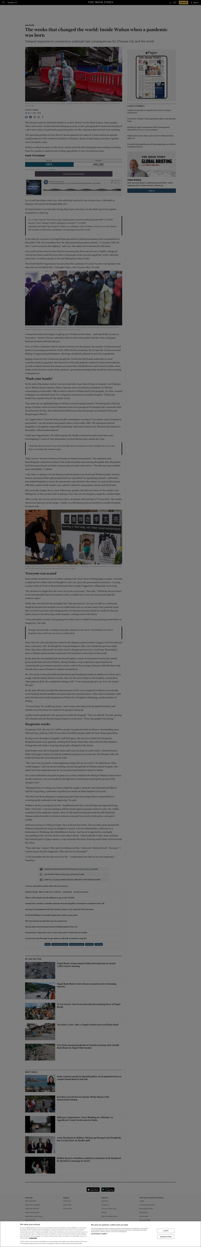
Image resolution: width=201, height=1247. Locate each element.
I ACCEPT (166, 1231)
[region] (100, 1234)
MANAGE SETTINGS (165, 1236)
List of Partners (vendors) (99, 1234)
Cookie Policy (33, 1238)
